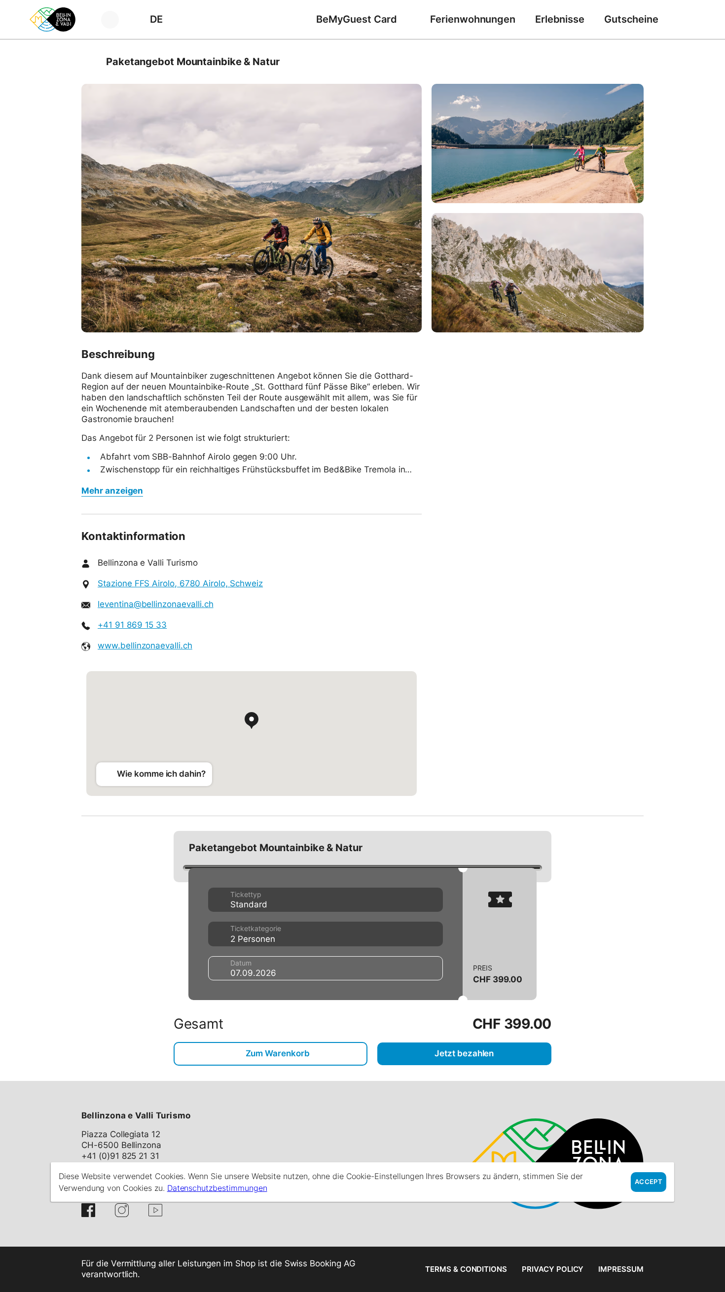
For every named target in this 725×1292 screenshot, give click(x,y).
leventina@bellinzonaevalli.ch (156, 604)
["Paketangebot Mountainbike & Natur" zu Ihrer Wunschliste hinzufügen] (634, 62)
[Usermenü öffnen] (115, 19)
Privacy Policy (552, 1269)
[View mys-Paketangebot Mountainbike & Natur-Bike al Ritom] (538, 143)
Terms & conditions (466, 1269)
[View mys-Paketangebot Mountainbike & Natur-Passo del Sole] (538, 272)
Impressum (621, 1269)
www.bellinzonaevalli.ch (145, 645)
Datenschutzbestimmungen (217, 1188)
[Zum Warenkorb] (683, 19)
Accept (648, 1181)
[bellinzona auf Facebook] (88, 1210)
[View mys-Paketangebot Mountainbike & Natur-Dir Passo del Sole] (251, 208)
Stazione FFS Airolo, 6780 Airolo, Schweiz (180, 583)
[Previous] (90, 62)
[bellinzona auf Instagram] (122, 1210)
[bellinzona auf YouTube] (155, 1210)
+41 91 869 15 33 (132, 625)
